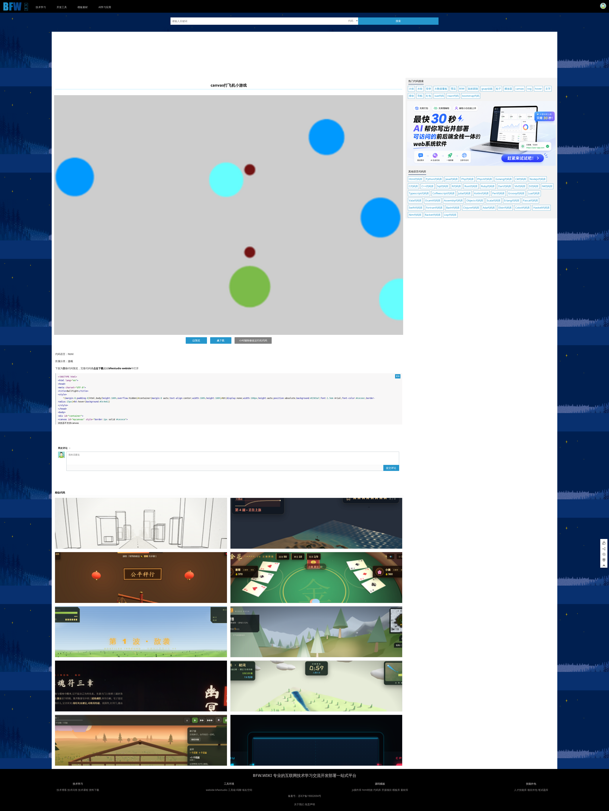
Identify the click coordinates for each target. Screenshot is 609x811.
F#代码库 (547, 186)
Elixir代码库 (505, 207)
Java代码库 (451, 179)
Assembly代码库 (453, 200)
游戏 (70, 361)
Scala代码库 (494, 200)
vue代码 (439, 96)
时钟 (461, 88)
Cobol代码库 (522, 207)
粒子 (498, 88)
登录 (428, 88)
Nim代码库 (415, 215)
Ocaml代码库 (432, 200)
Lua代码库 (534, 193)
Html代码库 (415, 179)
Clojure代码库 (471, 207)
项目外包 (532, 790)
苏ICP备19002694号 (309, 796)
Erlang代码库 (511, 200)
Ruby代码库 (488, 186)
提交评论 (391, 468)
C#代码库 (520, 179)
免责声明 (310, 804)
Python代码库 (434, 179)
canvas (520, 88)
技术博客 (62, 790)
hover (538, 88)
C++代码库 (428, 186)
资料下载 (94, 790)
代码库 (377, 790)
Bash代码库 (453, 207)
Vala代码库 (415, 200)
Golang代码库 (504, 179)
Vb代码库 (520, 186)
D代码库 (533, 186)
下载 (221, 340)
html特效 (367, 790)
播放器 (508, 88)
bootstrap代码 (470, 96)
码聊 (238, 790)
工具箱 (232, 790)
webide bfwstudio (217, 790)
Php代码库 (467, 179)
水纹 (419, 88)
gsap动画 (486, 88)
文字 (547, 88)
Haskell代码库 (541, 207)
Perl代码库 (498, 193)
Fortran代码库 (434, 207)
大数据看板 (441, 88)
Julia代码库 (464, 193)
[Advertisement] (304, 54)
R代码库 (456, 186)
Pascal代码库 (530, 200)
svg (529, 88)
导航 (419, 96)
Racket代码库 (433, 215)
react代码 (453, 96)
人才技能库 (520, 790)
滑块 (411, 96)
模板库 (396, 790)
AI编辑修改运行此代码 (254, 340)
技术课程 (83, 790)
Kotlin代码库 (481, 193)
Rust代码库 (471, 186)
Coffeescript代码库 (443, 193)
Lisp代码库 (450, 215)
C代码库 (413, 186)
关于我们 (299, 804)
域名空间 (247, 790)
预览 (197, 340)
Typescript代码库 (419, 193)
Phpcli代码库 (484, 179)
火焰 (411, 88)
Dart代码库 (504, 186)
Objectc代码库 (474, 200)
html (70, 354)
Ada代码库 (489, 207)
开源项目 (387, 790)
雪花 (453, 88)
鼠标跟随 (473, 88)
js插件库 (356, 790)
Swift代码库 (415, 207)
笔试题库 (543, 790)
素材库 (404, 790)
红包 (428, 96)
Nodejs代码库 (538, 179)
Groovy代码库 (516, 193)
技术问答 (72, 790)
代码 (26, 6)
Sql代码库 (442, 186)
